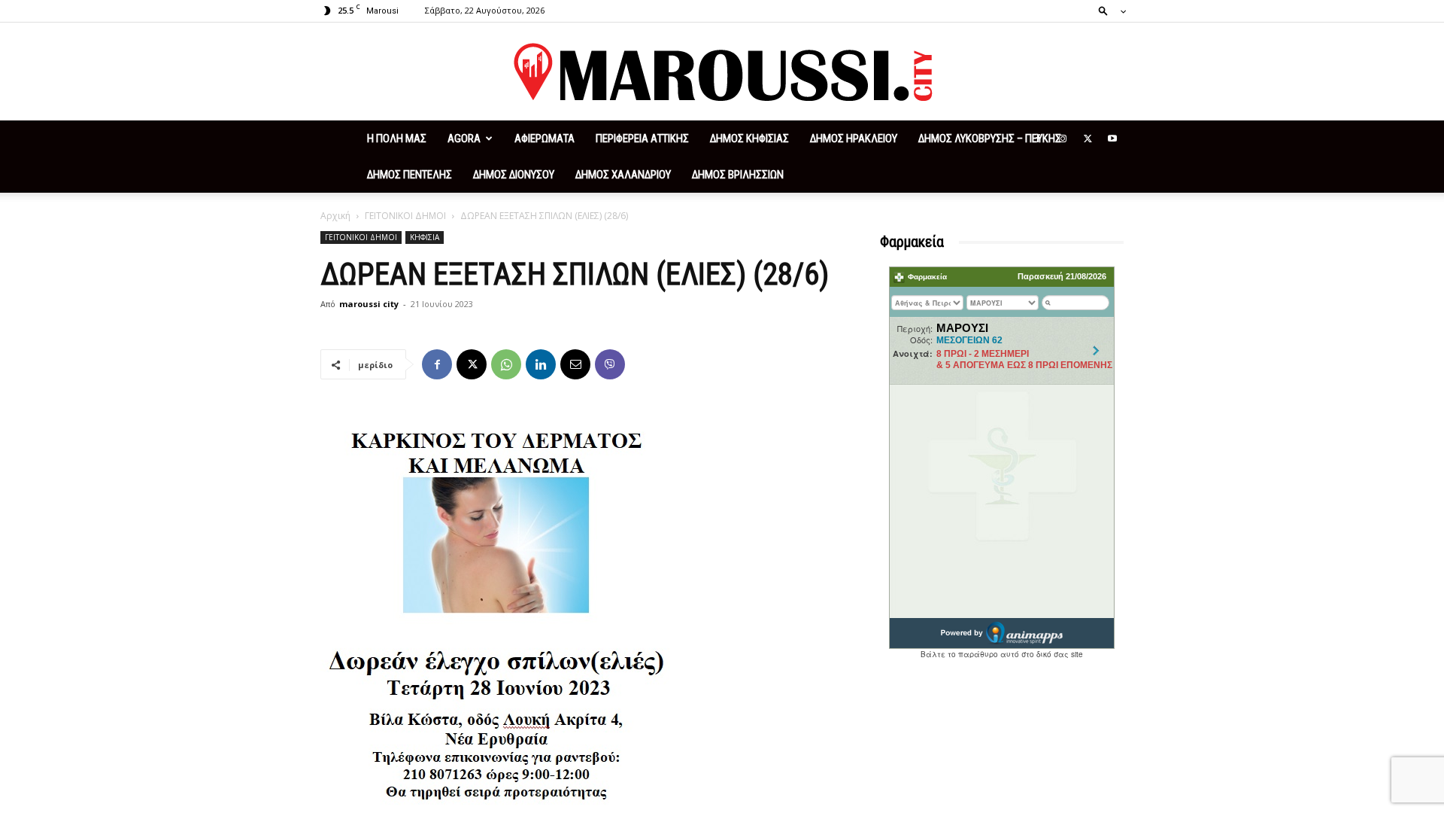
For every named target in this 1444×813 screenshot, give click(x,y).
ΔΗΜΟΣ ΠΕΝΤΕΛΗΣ (409, 174)
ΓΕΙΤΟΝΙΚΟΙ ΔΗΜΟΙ (405, 215)
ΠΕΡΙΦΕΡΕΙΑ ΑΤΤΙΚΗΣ (642, 138)
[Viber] (610, 364)
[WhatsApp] (506, 364)
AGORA (464, 138)
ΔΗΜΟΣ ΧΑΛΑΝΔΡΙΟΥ (623, 174)
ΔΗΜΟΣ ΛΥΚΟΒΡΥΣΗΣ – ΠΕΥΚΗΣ (989, 138)
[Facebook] (1038, 138)
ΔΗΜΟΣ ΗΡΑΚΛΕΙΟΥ (853, 138)
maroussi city (369, 303)
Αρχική (335, 215)
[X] (1087, 138)
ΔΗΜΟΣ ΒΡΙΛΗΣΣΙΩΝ (738, 174)
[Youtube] (1112, 138)
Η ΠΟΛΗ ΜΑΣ (396, 138)
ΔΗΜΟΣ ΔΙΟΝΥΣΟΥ (513, 174)
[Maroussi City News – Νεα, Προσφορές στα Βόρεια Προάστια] (722, 72)
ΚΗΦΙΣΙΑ (424, 237)
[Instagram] (1062, 138)
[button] (1108, 10)
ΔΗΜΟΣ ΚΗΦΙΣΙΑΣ (749, 138)
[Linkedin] (541, 364)
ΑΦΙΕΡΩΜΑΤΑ (544, 138)
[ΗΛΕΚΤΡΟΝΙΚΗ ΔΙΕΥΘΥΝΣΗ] (575, 364)
